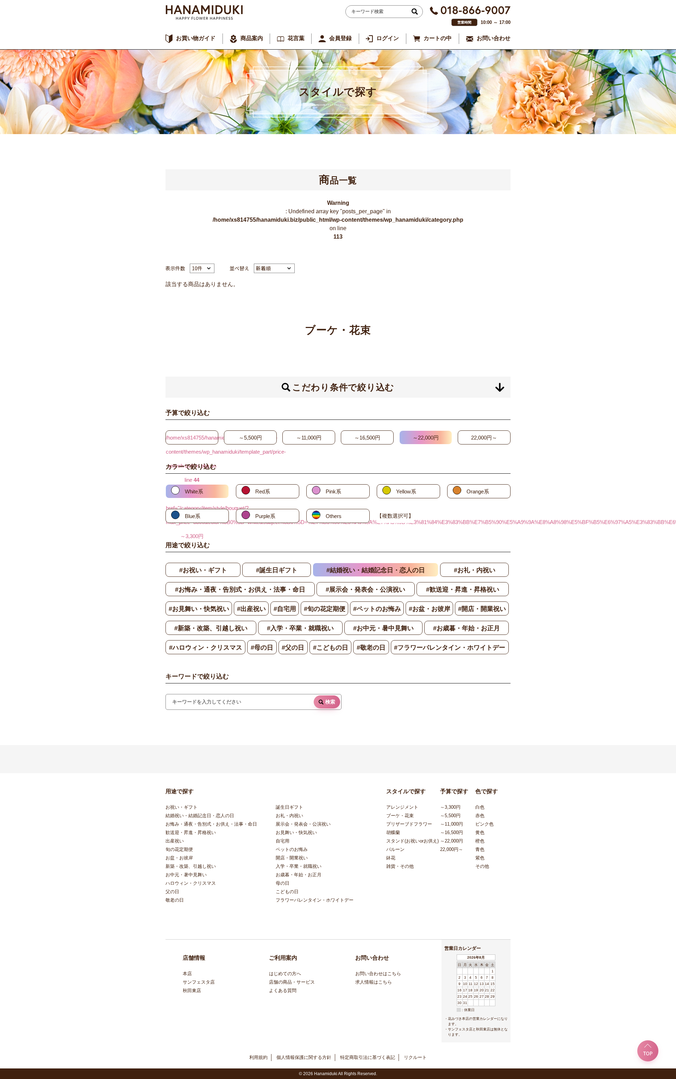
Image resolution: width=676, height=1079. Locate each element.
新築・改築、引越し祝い (190, 866)
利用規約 (258, 1057)
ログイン (387, 38)
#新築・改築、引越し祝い (211, 628)
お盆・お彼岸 (179, 857)
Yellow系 (406, 491)
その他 (482, 866)
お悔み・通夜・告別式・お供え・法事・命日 (211, 824)
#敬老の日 (371, 647)
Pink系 (333, 491)
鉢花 (390, 857)
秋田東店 (192, 990)
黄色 (479, 832)
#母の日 (262, 647)
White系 (194, 491)
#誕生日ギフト (277, 570)
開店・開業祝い (292, 857)
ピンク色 (484, 824)
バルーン (395, 849)
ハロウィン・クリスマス (190, 883)
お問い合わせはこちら (378, 973)
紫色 (479, 857)
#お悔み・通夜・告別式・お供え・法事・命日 (240, 589)
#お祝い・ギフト (203, 570)
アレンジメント (402, 807)
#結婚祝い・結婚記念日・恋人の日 (375, 570)
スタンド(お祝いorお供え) (412, 841)
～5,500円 (250, 438)
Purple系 (265, 516)
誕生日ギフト (289, 807)
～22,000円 (426, 438)
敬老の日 (174, 900)
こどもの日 (287, 891)
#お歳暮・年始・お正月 (466, 628)
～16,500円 (367, 438)
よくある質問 (282, 990)
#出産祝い (251, 608)
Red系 (262, 491)
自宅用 (282, 841)
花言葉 (296, 38)
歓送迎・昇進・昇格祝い (190, 832)
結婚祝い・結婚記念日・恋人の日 (199, 815)
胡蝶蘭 (393, 832)
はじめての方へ (285, 973)
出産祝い (174, 841)
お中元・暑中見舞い (186, 874)
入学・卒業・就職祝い (298, 866)
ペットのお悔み (292, 849)
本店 (187, 973)
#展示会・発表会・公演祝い (365, 589)
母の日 (282, 883)
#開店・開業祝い (482, 608)
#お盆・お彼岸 (429, 608)
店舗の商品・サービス (292, 982)
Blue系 (192, 516)
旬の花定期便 (179, 849)
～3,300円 (450, 807)
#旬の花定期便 (324, 608)
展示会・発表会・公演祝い (303, 824)
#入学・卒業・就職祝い (300, 628)
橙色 (479, 841)
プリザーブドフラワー (409, 824)
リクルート (415, 1057)
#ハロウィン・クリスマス (205, 647)
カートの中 (438, 38)
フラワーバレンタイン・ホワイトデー (314, 900)
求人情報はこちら (373, 982)
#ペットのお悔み (377, 608)
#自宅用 (285, 608)
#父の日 (293, 647)
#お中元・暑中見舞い (383, 628)
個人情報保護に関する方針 (303, 1057)
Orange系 (478, 491)
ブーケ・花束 (400, 815)
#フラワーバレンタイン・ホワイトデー (449, 647)
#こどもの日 (330, 647)
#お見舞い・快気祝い (199, 608)
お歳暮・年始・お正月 (298, 874)
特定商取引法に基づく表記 (367, 1057)
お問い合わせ (494, 38)
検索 (330, 702)
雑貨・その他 (400, 866)
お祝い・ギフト (181, 807)
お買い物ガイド (195, 38)
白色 (479, 807)
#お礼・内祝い (474, 570)
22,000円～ (484, 438)
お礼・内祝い (289, 815)
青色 (479, 849)
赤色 (479, 815)
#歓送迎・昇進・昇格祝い (462, 589)
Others (334, 516)
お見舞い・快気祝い (296, 832)
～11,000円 (308, 438)
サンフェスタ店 (199, 982)
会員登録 (340, 38)
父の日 (172, 891)
